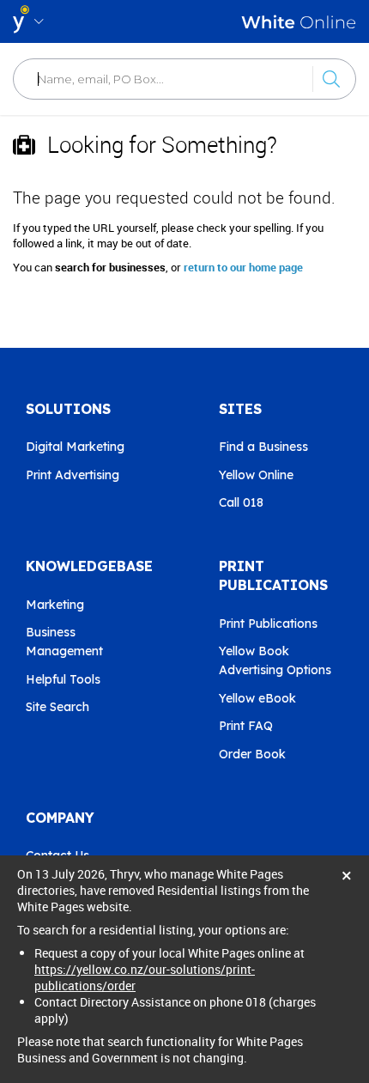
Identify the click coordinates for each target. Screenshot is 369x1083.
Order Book (252, 754)
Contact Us (57, 855)
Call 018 (241, 502)
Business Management (64, 641)
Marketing (55, 604)
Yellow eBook (257, 698)
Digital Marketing (75, 446)
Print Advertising (72, 475)
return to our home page (243, 267)
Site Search (57, 707)
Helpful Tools (63, 679)
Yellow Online (256, 475)
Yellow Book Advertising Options (275, 660)
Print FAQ (246, 725)
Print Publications (268, 623)
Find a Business (263, 446)
